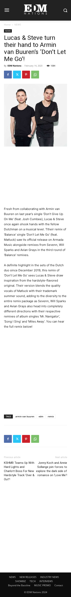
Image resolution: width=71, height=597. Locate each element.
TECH (33, 581)
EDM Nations (14, 65)
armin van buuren (24, 416)
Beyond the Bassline (19, 585)
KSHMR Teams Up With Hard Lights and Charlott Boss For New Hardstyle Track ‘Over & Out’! (19, 471)
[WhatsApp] (35, 74)
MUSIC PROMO (42, 585)
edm (41, 416)
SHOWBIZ (20, 581)
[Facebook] (8, 74)
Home (7, 24)
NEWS (17, 24)
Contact (58, 585)
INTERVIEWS (46, 581)
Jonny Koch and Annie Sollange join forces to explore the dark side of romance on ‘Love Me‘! (51, 469)
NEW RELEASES (28, 577)
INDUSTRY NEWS (49, 577)
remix (51, 416)
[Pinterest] (26, 74)
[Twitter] (17, 74)
